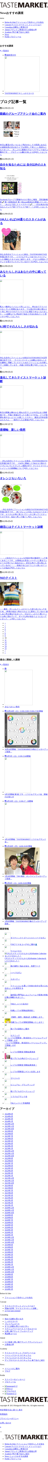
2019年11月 (9, 1240)
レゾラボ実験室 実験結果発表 (22, 1052)
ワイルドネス (16, 951)
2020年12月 (9, 1208)
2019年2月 (9, 1262)
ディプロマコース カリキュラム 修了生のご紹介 (25, 1360)
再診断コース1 (11, 1334)
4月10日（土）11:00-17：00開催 (19, 801)
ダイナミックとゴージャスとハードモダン (28, 938)
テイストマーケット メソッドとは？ (20, 1306)
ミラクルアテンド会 (18, 1097)
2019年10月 (9, 1242)
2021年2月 (9, 1203)
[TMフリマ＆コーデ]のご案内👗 (23, 944)
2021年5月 (9, 1195)
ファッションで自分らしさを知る (19, 1298)
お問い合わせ (5, 1423)
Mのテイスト (8, 577)
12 (6, 642)
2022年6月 (9, 1166)
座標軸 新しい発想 (12, 429)
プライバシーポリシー (9, 1419)
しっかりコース (11, 1321)
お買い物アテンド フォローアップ (19, 1331)
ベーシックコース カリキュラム (18, 1355)
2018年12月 (9, 1267)
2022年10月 (9, 1156)
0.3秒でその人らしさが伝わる (19, 326)
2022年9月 (9, 1158)
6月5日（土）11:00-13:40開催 (18, 756)
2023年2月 (9, 1146)
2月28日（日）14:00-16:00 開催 (19, 846)
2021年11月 (9, 1181)
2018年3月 (9, 1289)
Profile (13, 37)
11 (5, 640)
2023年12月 (9, 1124)
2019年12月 (9, 1237)
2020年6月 (9, 1223)
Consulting (16, 27)
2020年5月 (9, 1225)
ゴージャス (15, 1078)
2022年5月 (9, 1168)
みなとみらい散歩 (12, 707)
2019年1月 (9, 1265)
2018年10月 (9, 1272)
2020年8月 (9, 1218)
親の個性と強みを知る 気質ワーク (25, 966)
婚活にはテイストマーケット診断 (21, 526)
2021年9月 (9, 1186)
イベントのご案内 (12, 1369)
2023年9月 (9, 1131)
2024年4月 (9, 1116)
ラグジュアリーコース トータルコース (21, 1329)
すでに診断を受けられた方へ (17, 1326)
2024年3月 (9, 1119)
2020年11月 (9, 1210)
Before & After (24, 22)
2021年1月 (9, 1205)
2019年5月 (9, 1255)
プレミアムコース (12, 1324)
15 (6, 649)
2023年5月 (9, 1141)
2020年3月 (9, 1230)
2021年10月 (9, 1183)
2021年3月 (9, 1200)
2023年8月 (9, 1134)
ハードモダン (16, 973)
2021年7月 (9, 1190)
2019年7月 (9, 1250)
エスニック (15, 1035)
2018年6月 (9, 1282)
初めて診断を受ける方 (14, 1319)
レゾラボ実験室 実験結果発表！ (23, 1065)
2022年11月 (9, 1153)
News (7, 35)
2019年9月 (9, 1245)
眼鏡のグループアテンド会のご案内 (23, 113)
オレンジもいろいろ (13, 478)
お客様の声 (9, 1344)
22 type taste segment (12, 1311)
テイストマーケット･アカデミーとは (20, 1353)
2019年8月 (9, 1247)
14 (6, 646)
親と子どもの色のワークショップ (24, 1058)
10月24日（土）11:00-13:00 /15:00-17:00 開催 (24, 711)
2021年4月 (9, 1198)
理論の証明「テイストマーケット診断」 (21, 1308)
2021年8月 (9, 1188)
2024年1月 (9, 1121)
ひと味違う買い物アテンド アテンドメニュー (23, 1342)
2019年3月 (9, 1260)
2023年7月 (9, 1136)
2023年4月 (9, 1144)
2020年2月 (9, 1232)
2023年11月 (9, 1126)
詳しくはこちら (41, 262)
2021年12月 (9, 1178)
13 (6, 644)
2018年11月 (9, 1269)
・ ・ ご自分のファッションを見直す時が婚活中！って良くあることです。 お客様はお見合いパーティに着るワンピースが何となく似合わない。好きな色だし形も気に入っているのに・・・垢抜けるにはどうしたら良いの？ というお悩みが (24, 563)
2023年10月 (9, 1129)
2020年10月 (9, 1213)
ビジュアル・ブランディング (22, 1085)
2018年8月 (9, 1277)
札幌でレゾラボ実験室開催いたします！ (27, 1022)
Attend (21, 30)
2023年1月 (9, 1149)
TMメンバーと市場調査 (20, 1103)
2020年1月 (9, 1235)
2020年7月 (9, 1220)
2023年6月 (9, 1139)
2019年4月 (9, 1257)
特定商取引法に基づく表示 (11, 1410)
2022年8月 (9, 1161)
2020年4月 (9, 1228)
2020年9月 (9, 1215)
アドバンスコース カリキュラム (18, 1358)
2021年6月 (9, 1193)
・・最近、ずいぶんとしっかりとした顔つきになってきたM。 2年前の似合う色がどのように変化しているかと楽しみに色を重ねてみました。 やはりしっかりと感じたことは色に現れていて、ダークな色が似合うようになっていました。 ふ (24, 614)
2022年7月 (9, 1163)
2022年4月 (9, 1171)
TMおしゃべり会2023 (19, 1004)
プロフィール (10, 1382)
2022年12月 (9, 1151)
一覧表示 (5, 51)
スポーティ (15, 979)
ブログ (7, 1371)
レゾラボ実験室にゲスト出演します (25, 1072)
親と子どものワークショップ (22, 1091)
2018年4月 (9, 1287)
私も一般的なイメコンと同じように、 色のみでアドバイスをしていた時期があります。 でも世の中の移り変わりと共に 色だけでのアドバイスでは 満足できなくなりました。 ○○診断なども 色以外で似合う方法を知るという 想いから (24, 312)
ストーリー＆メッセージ (15, 1379)
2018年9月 (9, 1274)
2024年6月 (9, 1114)
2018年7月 (9, 1279)
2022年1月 (9, 1176)
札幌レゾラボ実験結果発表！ (22, 1011)
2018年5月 (9, 1284)
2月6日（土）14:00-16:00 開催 (18, 883)
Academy (17, 32)
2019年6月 (9, 1252)
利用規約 (3, 1414)
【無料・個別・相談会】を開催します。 (27, 1017)
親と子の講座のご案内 (19, 1029)
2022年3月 (9, 1173)
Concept (23, 25)
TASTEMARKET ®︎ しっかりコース (19, 93)
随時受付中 (11, 55)
